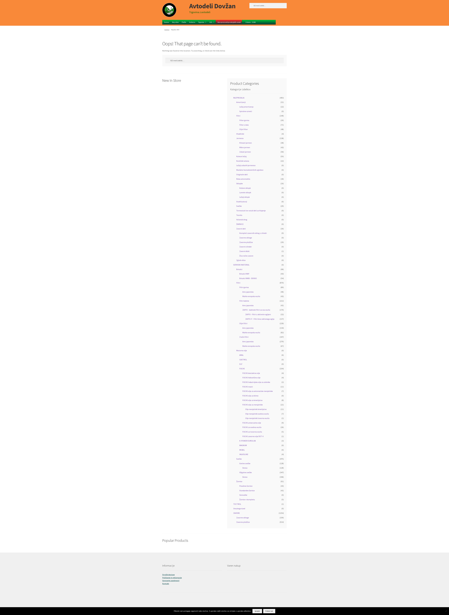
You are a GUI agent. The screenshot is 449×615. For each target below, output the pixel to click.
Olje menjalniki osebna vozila (257, 414)
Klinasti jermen (245, 143)
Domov (166, 22)
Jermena (239, 138)
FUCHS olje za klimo (250, 396)
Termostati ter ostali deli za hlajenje (251, 210)
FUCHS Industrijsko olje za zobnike (256, 382)
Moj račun (175, 22)
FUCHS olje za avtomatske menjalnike (257, 391)
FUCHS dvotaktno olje (251, 373)
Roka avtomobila (243, 179)
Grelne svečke (244, 463)
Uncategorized (239, 508)
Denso (244, 468)
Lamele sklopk (245, 192)
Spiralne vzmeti (245, 111)
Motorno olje (241, 350)
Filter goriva (244, 120)
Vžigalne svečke (245, 472)
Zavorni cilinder (245, 246)
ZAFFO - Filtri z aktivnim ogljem (258, 314)
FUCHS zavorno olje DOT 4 (252, 436)
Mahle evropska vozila (251, 296)
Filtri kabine (244, 301)
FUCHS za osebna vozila (251, 427)
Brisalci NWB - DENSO (248, 278)
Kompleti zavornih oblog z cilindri (253, 233)
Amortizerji (241, 102)
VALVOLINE (243, 454)
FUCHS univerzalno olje (251, 423)
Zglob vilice (241, 260)
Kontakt (165, 583)
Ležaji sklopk (244, 197)
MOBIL (242, 450)
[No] (446, 611)
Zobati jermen (245, 152)
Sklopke (239, 183)
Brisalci (239, 269)
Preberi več (269, 611)
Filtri (238, 116)
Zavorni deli (241, 229)
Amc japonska (247, 292)
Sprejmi (257, 611)
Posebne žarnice (245, 486)
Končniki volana (242, 161)
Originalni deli (242, 174)
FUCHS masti (247, 387)
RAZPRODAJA (238, 98)
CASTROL (243, 359)
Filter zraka (244, 125)
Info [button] (211, 22)
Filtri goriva (244, 287)
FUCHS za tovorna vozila (252, 432)
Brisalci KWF (244, 274)
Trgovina (201, 22)
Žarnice (239, 481)
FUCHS (242, 368)
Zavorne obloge (245, 237)
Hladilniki (240, 134)
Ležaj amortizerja (246, 107)
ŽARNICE (240, 224)
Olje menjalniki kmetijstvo (256, 409)
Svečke (239, 206)
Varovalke (243, 495)
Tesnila (239, 215)
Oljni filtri (243, 323)
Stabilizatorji (241, 201)
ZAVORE (236, 513)
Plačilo (184, 22)
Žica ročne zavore (246, 256)
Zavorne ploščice (246, 242)
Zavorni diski (244, 251)
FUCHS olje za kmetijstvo (252, 400)
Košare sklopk (245, 188)
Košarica (192, 22)
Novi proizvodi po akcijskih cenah (229, 22)
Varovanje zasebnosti (170, 580)
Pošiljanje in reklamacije (172, 577)
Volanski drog (241, 219)
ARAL (241, 355)
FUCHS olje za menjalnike (252, 404)
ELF (240, 364)
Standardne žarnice (247, 490)
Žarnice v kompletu (247, 499)
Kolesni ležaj (241, 156)
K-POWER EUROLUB (247, 441)
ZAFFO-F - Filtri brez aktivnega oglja (259, 319)
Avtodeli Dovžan (212, 6)
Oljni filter (243, 129)
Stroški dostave (168, 574)
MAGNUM (243, 445)
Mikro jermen (244, 147)
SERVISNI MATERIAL (241, 265)
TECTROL (237, 504)
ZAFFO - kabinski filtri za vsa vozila (256, 310)
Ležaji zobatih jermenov (245, 165)
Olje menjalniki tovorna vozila (257, 418)
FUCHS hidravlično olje (251, 377)
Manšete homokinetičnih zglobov (249, 170)
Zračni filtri (243, 337)
